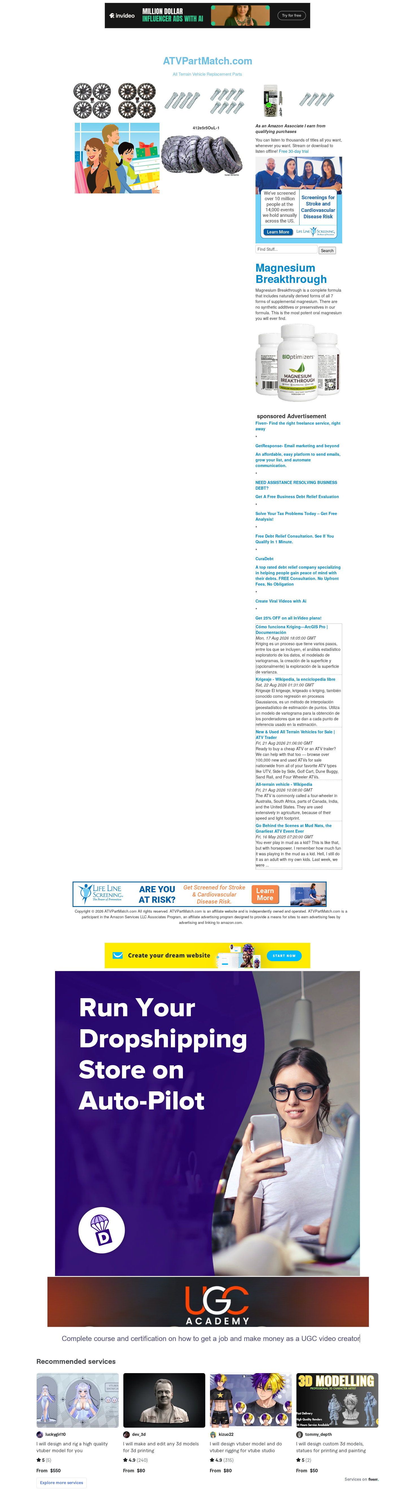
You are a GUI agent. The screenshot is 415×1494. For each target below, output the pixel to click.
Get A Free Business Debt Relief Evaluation (297, 496)
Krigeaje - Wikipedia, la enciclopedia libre (295, 679)
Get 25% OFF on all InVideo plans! (288, 618)
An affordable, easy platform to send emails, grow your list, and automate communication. (297, 459)
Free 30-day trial (294, 151)
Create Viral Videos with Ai (280, 601)
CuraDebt (264, 558)
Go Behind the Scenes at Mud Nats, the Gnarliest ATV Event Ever (294, 828)
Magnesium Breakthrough (291, 272)
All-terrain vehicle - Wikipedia (284, 784)
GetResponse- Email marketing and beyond (297, 445)
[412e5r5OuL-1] (117, 157)
